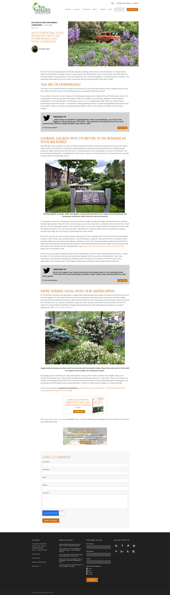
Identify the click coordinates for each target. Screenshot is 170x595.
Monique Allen (44, 49)
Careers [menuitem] (103, 9)
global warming (84, 101)
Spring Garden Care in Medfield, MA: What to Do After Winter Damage (70, 545)
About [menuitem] (95, 9)
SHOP (135, 3)
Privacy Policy (36, 554)
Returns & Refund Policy (39, 562)
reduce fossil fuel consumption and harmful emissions (103, 246)
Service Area (35, 566)
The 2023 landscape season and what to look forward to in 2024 (71, 565)
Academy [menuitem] (77, 9)
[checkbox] (98, 571)
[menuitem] (119, 9)
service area (57, 419)
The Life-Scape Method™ (63, 307)
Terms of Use (36, 558)
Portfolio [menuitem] (86, 9)
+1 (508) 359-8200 (123, 3)
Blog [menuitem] (110, 9)
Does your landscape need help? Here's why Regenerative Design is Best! (71, 555)
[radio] (98, 569)
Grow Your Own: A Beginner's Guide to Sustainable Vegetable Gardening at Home (71, 560)
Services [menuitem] (68, 9)
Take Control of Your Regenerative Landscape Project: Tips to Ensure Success (70, 550)
